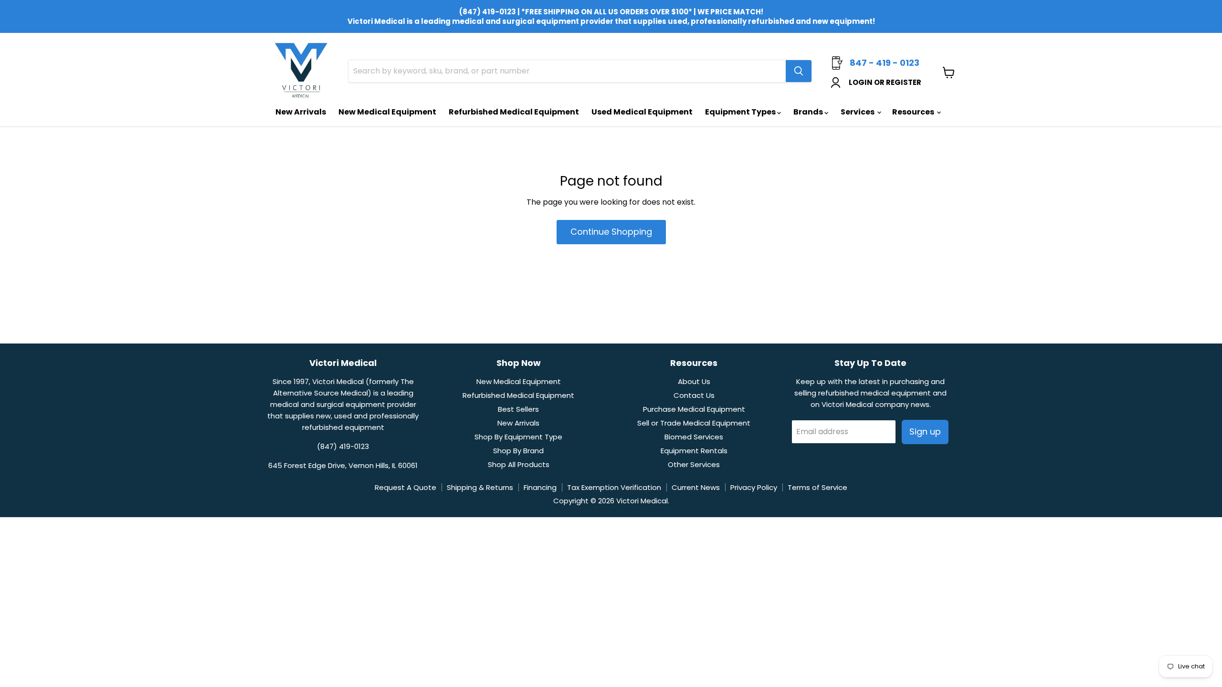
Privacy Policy (753, 487)
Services (858, 111)
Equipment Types (741, 111)
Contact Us (694, 395)
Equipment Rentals (694, 451)
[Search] (798, 71)
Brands (808, 111)
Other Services (694, 464)
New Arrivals (300, 111)
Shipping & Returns (480, 487)
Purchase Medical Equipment (694, 409)
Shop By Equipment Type (518, 437)
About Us (694, 381)
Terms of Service (817, 487)
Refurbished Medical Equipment (514, 111)
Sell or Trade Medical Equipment (693, 423)
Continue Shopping (611, 232)
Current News (696, 487)
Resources (914, 111)
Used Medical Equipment (642, 111)
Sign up (925, 431)
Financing (540, 487)
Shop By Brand (518, 451)
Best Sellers (518, 409)
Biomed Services (693, 437)
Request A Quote (405, 487)
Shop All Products (518, 464)
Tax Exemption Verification (614, 487)
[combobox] (567, 71)
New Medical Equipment (387, 111)
